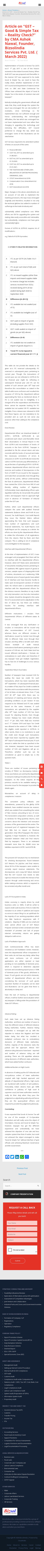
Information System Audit (13, 1396)
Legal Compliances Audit (12, 1388)
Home (9, 1545)
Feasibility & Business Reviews (14, 1293)
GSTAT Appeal (9, 1480)
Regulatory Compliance (12, 1327)
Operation (7, 1324)
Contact (38, 1545)
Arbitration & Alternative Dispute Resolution (19, 1474)
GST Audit (7, 1374)
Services (24, 1545)
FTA (5, 1421)
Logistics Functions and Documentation (17, 1443)
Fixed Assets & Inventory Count (15, 1435)
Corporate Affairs (10, 1493)
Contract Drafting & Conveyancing (16, 1477)
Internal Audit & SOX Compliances (16, 1371)
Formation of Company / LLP (14, 1318)
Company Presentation (22, 1194)
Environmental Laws (11, 1468)
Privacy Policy (23, 1548)
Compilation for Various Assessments (17, 1441)
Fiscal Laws (8, 1460)
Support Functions (10, 1438)
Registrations (8, 1321)
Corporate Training (11, 1499)
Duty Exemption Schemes (13, 1343)
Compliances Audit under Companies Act (18, 1379)
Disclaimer (13, 1548)
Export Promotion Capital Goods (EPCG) (18, 1340)
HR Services (8, 1502)
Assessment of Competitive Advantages (18, 1299)
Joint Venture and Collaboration (15, 1302)
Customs (7, 1413)
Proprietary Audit (10, 1399)
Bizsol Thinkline (10, 60)
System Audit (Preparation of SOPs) (16, 1394)
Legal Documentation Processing (15, 1446)
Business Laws (9, 1457)
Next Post (22, 1174)
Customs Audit (9, 1376)
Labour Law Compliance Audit (14, 1391)
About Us (16, 1545)
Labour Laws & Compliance (13, 1466)
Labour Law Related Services (14, 1496)
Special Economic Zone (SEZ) (14, 1354)
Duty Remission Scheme (12, 1346)
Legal (31, 1548)
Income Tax (8, 1418)
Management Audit (10, 1365)
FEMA (6, 1491)
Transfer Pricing (9, 1416)
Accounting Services (11, 1432)
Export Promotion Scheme (13, 1337)
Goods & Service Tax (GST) (13, 1410)
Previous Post (22, 1168)
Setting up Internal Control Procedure (17, 1368)
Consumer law (9, 1471)
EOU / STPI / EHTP (10, 1352)
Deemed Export (9, 1349)
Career (31, 1545)
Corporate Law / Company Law (15, 1463)
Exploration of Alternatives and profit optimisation (21, 1296)
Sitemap (38, 1548)
